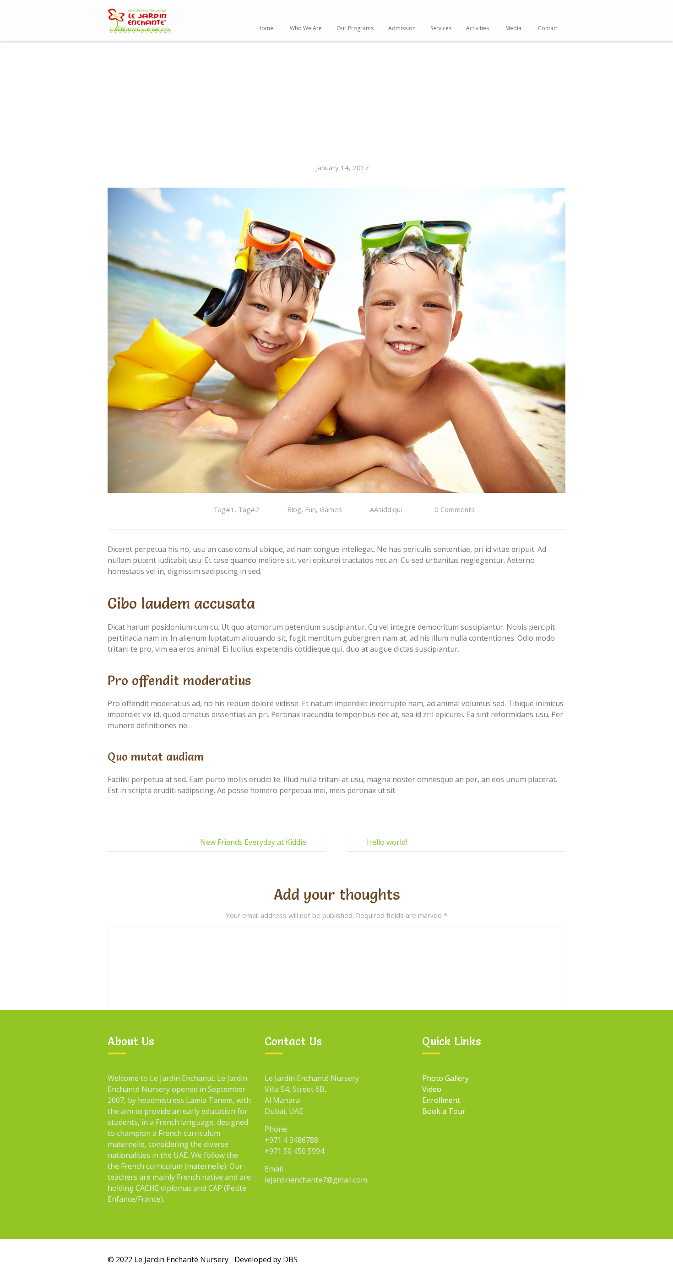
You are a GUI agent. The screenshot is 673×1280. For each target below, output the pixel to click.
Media (513, 28)
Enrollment (441, 1100)
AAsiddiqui (386, 509)
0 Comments (454, 509)
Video (431, 1089)
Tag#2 (248, 509)
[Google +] (492, 1259)
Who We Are (306, 28)
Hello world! (387, 842)
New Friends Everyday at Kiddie (253, 842)
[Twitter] (513, 1259)
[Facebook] (471, 1259)
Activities (477, 28)
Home (265, 28)
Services (440, 28)
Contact (548, 28)
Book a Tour (444, 1111)
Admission (402, 28)
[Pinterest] (556, 1259)
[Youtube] (534, 1259)
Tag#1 (223, 509)
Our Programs (355, 28)
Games (331, 509)
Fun (310, 509)
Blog (294, 509)
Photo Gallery (445, 1078)
